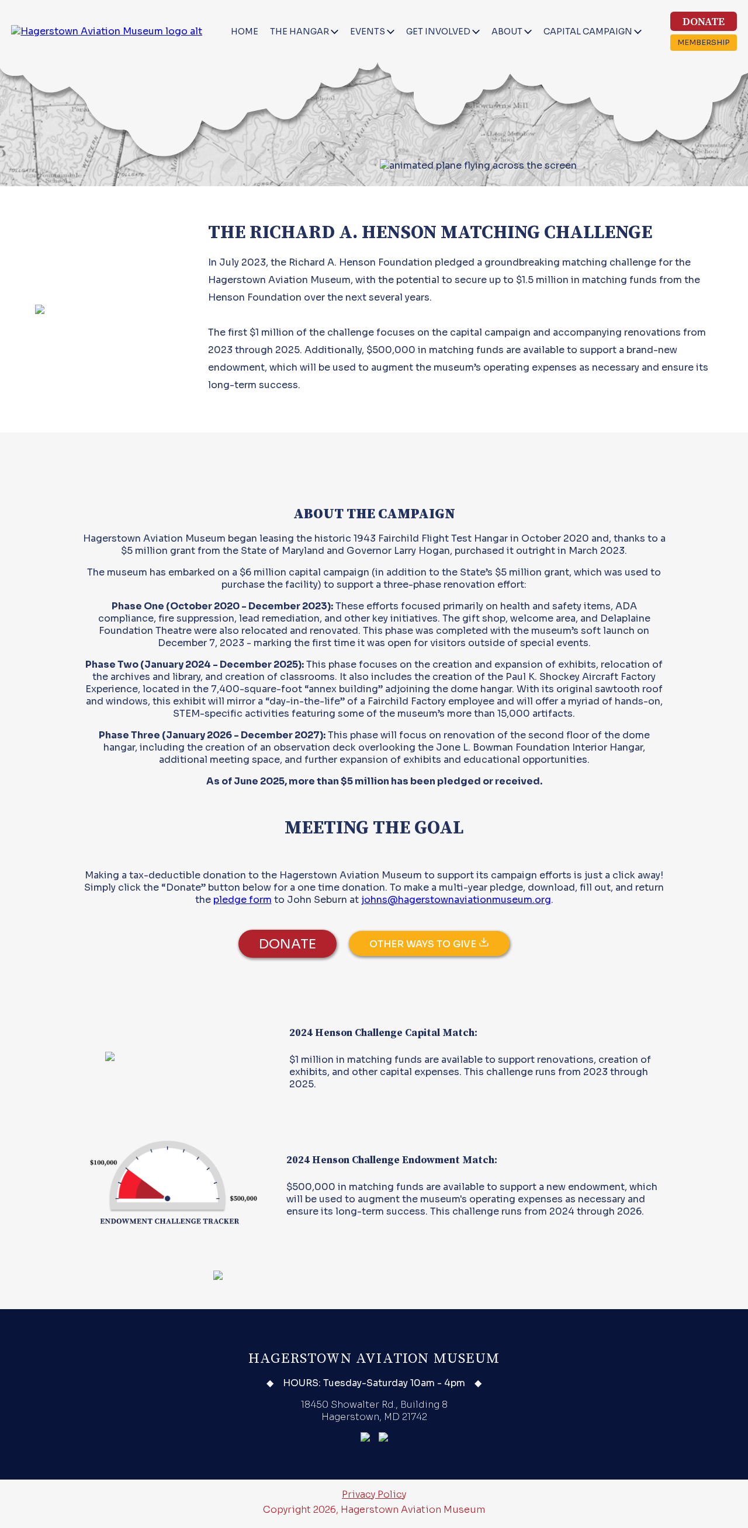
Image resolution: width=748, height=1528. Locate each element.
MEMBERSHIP (703, 42)
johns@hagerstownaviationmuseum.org (456, 900)
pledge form (242, 900)
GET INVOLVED (439, 31)
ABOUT (507, 31)
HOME (244, 31)
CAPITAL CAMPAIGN (588, 31)
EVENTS (368, 31)
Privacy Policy (374, 1494)
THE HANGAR (300, 31)
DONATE (704, 22)
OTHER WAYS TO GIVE (424, 944)
